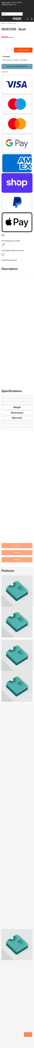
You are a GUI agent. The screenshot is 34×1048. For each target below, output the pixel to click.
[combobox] (12, 14)
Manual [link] (17, 559)
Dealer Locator (6, 2)
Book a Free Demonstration (17, 66)
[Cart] (32, 19)
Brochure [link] (17, 552)
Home (3, 23)
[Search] (20, 14)
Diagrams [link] (17, 545)
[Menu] (2, 19)
